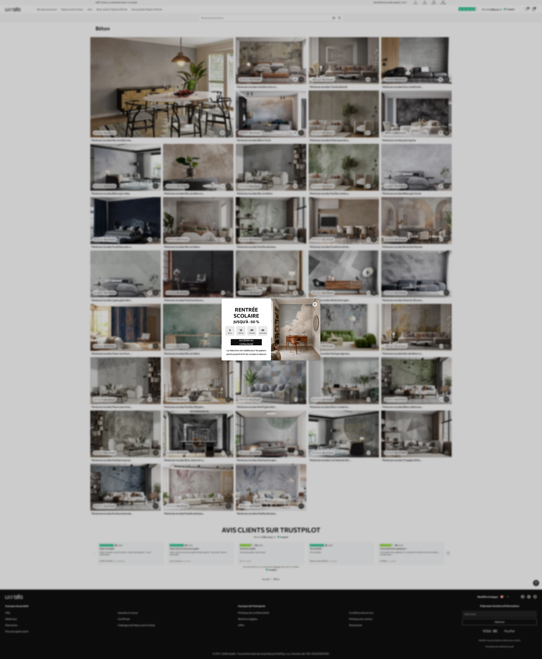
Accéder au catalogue (246, 342)
